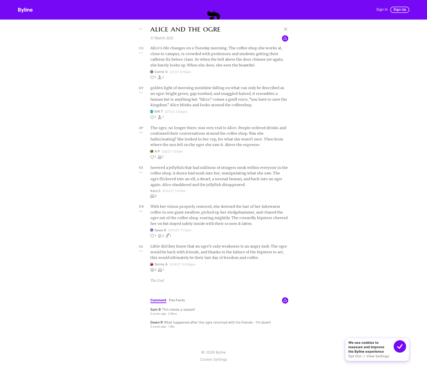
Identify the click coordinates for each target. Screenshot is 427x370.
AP (141, 128)
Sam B (155, 309)
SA (141, 246)
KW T (159, 111)
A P (157, 151)
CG (141, 48)
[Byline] (213, 15)
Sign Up (399, 9)
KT (141, 88)
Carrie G (161, 72)
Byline (25, 10)
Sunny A (161, 264)
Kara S (155, 191)
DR (141, 206)
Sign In (382, 9)
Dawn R (160, 230)
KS (141, 168)
